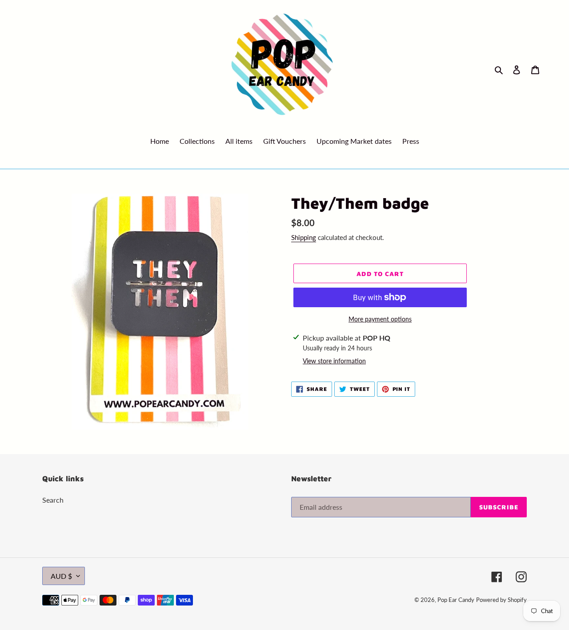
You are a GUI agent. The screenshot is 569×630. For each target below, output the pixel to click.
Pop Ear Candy (455, 599)
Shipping (303, 237)
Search (53, 500)
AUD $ (61, 576)
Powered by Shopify (501, 599)
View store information (334, 361)
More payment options (380, 319)
